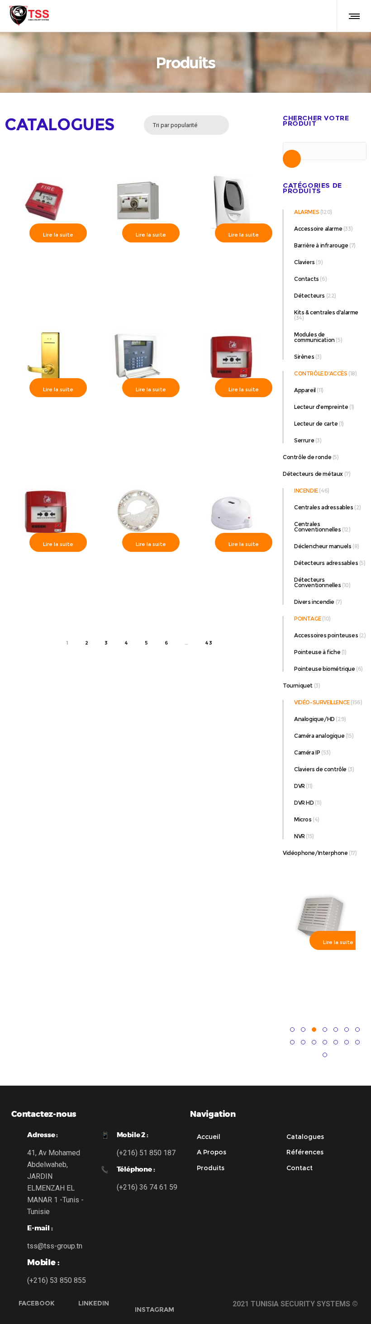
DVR (299, 786)
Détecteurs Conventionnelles (317, 582)
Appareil (305, 390)
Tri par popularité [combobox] (175, 125)
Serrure (304, 440)
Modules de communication (314, 337)
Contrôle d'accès (320, 373)
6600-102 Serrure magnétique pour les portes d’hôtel (46, 419)
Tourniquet (298, 685)
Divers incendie (314, 601)
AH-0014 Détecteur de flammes (232, 570)
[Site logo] (29, 16)
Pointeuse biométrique (324, 668)
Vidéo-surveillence (322, 702)
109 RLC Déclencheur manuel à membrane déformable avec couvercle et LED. (46, 268)
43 (209, 643)
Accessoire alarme (318, 228)
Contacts (306, 278)
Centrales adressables (323, 507)
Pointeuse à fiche (317, 652)
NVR (299, 836)
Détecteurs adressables (326, 563)
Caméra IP (307, 752)
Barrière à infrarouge (321, 245)
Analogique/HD (314, 719)
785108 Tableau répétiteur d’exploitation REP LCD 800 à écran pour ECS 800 (139, 423)
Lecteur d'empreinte (321, 406)
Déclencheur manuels (322, 546)
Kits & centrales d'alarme (326, 312)
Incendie (306, 490)
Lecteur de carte (316, 423)
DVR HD (304, 802)
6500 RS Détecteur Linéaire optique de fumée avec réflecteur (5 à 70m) (139, 268)
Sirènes (304, 356)
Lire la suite (58, 235)
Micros (303, 819)
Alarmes (306, 212)
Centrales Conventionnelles (317, 527)
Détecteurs (309, 295)
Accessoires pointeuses (326, 635)
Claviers (304, 262)
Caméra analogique (319, 735)
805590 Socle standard (139, 566)
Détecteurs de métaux (313, 473)
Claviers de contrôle (320, 769)
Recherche (292, 161)
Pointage (307, 618)
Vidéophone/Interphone (315, 852)
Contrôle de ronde (307, 457)
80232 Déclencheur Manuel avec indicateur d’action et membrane (46, 574)
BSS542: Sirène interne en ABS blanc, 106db (322, 972)
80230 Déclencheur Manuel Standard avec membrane (231, 419)
